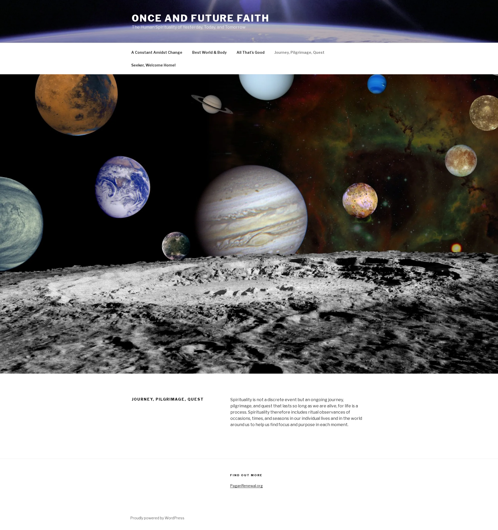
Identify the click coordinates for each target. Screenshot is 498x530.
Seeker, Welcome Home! (153, 65)
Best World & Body (209, 52)
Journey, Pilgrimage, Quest (299, 52)
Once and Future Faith (200, 18)
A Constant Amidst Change (156, 52)
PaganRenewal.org (246, 485)
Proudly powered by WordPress (157, 518)
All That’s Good (251, 52)
